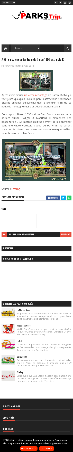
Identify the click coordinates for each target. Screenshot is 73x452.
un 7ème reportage (35, 95)
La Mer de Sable (23, 310)
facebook (65, 234)
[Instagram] (69, 2)
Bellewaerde (22, 356)
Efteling (15, 188)
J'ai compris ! (46, 448)
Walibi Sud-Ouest (24, 325)
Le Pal (19, 341)
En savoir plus (28, 448)
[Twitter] (60, 2)
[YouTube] (65, 2)
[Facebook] (56, 2)
